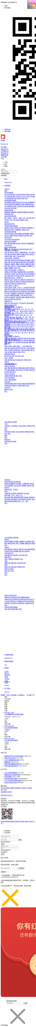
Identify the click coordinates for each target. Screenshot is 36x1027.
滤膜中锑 (18, 281)
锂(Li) (23, 319)
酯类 (14, 385)
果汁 (5, 218)
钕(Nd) (25, 321)
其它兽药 (14, 208)
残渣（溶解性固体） (21, 252)
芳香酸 (16, 541)
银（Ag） (21, 309)
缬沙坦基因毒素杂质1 (11, 766)
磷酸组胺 (7, 762)
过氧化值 (9, 196)
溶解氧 (6, 272)
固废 (5, 303)
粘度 (7, 601)
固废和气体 (8, 301)
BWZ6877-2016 (9, 712)
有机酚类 (28, 541)
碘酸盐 (11, 268)
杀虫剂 (6, 235)
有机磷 (6, 233)
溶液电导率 (16, 599)
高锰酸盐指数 (21, 272)
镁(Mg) (31, 319)
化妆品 (6, 547)
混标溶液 (14, 260)
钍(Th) (15, 326)
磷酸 (33, 342)
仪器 (5, 561)
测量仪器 (7, 563)
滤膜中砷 (29, 280)
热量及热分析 (21, 601)
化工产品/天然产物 (10, 364)
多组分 (11, 280)
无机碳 (13, 274)
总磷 (25, 274)
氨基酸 (13, 243)
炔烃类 (20, 385)
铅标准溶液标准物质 (11, 778)
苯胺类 (16, 228)
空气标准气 (22, 303)
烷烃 (5, 368)
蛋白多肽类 (17, 485)
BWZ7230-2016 (9, 738)
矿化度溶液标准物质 (11, 727)
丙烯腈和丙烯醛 (14, 295)
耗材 (5, 565)
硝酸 (29, 342)
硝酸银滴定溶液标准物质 (12, 775)
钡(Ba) (22, 311)
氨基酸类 (12, 483)
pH (14, 252)
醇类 (15, 383)
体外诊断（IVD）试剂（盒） (13, 495)
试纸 (12, 567)
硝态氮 (17, 276)
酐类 (31, 368)
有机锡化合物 (20, 297)
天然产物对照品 (9, 378)
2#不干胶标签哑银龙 (11, 773)
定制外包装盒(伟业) (10, 782)
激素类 (6, 483)
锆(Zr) (27, 328)
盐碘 (26, 220)
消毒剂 (23, 230)
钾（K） (17, 311)
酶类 (18, 497)
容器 (5, 559)
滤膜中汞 (17, 280)
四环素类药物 (10, 204)
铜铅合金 (7, 339)
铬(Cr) (23, 313)
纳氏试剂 (4, 149)
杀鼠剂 (11, 228)
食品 (5, 190)
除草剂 (16, 235)
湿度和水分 (13, 601)
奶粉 (20, 218)
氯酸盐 (32, 262)
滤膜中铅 (23, 280)
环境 (5, 248)
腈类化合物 (14, 299)
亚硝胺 (6, 228)
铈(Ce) (14, 313)
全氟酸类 (22, 541)
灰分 (24, 196)
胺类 (11, 372)
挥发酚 (13, 289)
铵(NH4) (32, 328)
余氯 (14, 256)
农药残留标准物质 (10, 231)
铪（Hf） (19, 317)
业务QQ (9, 792)
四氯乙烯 (29, 350)
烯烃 (9, 368)
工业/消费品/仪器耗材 (11, 537)
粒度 (15, 198)
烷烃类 (19, 383)
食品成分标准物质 (10, 241)
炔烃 (17, 370)
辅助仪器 (14, 563)
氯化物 (13, 262)
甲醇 (5, 350)
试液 (5, 360)
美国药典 (20, 493)
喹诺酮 (16, 551)
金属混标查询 (5, 173)
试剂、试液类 (8, 358)
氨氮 (31, 274)
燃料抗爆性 (14, 609)
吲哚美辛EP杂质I (10, 758)
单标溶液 (7, 260)
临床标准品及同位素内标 (12, 481)
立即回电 (21, 868)
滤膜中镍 (20, 283)
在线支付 (7, 129)
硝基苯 (31, 370)
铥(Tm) (28, 326)
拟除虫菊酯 (17, 233)
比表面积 (7, 603)
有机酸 (27, 297)
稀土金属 (7, 328)
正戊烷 (10, 352)
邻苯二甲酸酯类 (16, 230)
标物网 (3, 695)
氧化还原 (11, 356)
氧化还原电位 (12, 254)
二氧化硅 (19, 266)
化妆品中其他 (8, 551)
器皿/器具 (7, 557)
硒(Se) (19, 325)
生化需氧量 (30, 272)
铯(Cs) (27, 313)
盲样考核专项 (15, 249)
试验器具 (17, 559)
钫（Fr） (12, 332)
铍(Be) (26, 311)
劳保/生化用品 (9, 569)
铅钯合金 (14, 339)
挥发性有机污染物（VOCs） (13, 287)
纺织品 (6, 539)
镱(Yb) (18, 328)
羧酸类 (11, 541)
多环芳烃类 (22, 228)
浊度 (11, 252)
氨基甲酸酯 (25, 233)
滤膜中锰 (14, 283)
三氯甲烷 (11, 350)
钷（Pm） (25, 332)
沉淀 (15, 356)
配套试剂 (26, 249)
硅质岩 (13, 431)
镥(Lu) (27, 319)
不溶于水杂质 (30, 196)
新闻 (6, 677)
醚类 (27, 368)
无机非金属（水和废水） (12, 258)
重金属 (6, 320)
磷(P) (33, 321)
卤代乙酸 (11, 266)
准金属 (6, 333)
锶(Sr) (33, 325)
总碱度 (22, 254)
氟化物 (18, 262)
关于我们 (29, 788)
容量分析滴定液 (9, 354)
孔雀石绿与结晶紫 (22, 206)
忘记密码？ (4, 852)
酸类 (12, 383)
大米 (23, 218)
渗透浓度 (21, 603)
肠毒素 (25, 212)
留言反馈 (4, 795)
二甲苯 (27, 348)
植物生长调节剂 (24, 235)
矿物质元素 (28, 194)
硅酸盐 (24, 266)
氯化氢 (26, 340)
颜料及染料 (11, 543)
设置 (25, 1003)
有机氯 (11, 233)
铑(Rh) (32, 323)
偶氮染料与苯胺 (30, 543)
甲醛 (9, 289)
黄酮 (9, 243)
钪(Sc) (15, 325)
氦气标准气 (30, 303)
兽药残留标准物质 (10, 200)
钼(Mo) (11, 321)
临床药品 (7, 480)
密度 (23, 198)
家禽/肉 (22, 220)
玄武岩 (18, 431)
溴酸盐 (13, 264)
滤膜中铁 (31, 281)
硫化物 (19, 260)
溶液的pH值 (8, 599)
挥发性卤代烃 (29, 289)
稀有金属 (7, 312)
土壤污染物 (22, 426)
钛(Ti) (19, 326)
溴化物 (27, 262)
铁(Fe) (22, 315)
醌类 (12, 368)
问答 (6, 681)
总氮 (28, 274)
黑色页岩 (7, 431)
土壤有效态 (14, 426)
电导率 (19, 198)
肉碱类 (24, 485)
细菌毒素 (14, 212)
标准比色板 (30, 601)
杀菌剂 (32, 233)
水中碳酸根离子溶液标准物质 (14, 714)
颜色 (10, 256)
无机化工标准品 (9, 374)
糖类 (5, 243)
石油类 (18, 289)
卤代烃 (21, 370)
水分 (21, 196)
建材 (5, 435)
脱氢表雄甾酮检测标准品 (12, 764)
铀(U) (32, 326)
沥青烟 (18, 342)
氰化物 (24, 260)
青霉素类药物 (29, 204)
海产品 (31, 218)
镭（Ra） (18, 332)
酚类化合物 (8, 291)
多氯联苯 (29, 228)
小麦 (26, 218)
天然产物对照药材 (10, 380)
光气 (14, 342)
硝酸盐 (22, 264)
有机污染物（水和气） (11, 285)
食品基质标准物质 (10, 216)
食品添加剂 (8, 237)
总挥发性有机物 (15, 348)
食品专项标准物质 (10, 247)
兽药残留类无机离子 (25, 499)
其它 (26, 198)
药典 (5, 491)
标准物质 (7, 788)
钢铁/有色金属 (9, 306)
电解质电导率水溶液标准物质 (14, 756)
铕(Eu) (17, 315)
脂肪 (10, 194)
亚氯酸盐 (30, 266)
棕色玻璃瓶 (8, 776)
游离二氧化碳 (29, 254)
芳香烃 (26, 370)
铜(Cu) (31, 313)
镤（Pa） (31, 332)
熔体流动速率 (24, 599)
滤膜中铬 (12, 281)
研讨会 (6, 673)
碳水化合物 (16, 194)
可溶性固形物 (8, 198)
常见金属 (7, 308)
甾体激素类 (8, 202)
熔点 (31, 599)
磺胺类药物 (16, 202)
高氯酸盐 (7, 264)
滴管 (15, 567)
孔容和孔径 (14, 603)
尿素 (15, 268)
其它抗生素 (23, 202)
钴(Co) (18, 313)
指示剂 (15, 360)
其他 (23, 551)
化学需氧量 (13, 272)
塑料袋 (19, 567)
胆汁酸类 (18, 483)
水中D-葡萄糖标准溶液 (11, 760)
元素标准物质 (8, 376)
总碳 (17, 274)
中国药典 (7, 493)
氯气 (21, 340)
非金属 (15, 555)
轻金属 (6, 316)
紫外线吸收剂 (8, 549)
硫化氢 (32, 348)
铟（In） (32, 317)
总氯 (9, 262)
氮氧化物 (14, 338)
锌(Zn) (23, 328)
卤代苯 (6, 541)
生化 (9, 571)
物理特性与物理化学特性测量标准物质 (17, 597)
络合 (19, 356)
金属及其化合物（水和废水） (14, 307)
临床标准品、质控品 (11, 489)
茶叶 (7, 220)
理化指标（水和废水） (11, 250)
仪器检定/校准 (29, 603)
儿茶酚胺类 (25, 483)
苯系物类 (7, 383)
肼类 (7, 372)
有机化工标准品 (9, 366)
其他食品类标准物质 (11, 226)
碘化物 (23, 262)
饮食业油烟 (24, 342)
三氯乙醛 (23, 295)
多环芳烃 (29, 295)
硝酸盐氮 (28, 264)
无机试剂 (7, 387)
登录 (6, 6)
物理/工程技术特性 (10, 595)
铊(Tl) (23, 326)
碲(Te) (11, 326)
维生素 (22, 194)
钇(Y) (14, 328)
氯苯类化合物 (16, 291)
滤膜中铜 (7, 283)
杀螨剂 (11, 235)
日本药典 (26, 493)
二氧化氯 (19, 256)
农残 (19, 551)
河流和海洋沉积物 (10, 441)
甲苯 (23, 348)
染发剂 (27, 551)
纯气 (9, 303)
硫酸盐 (29, 260)
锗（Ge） (13, 317)
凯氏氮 (21, 274)
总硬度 (6, 256)
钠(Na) (16, 321)
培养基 (26, 360)
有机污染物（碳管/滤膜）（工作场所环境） (18, 346)
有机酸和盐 (10, 485)
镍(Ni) (30, 321)
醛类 (15, 368)
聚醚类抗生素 (20, 204)
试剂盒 (6, 222)
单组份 (6, 280)
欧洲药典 (14, 493)
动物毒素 (20, 212)
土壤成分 (7, 426)
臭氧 (24, 338)
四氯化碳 (17, 350)
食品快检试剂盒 (9, 224)
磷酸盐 (18, 264)
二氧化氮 (20, 338)
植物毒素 (7, 214)
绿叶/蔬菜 (16, 220)
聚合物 (10, 555)
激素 (15, 497)
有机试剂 (7, 381)
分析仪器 (20, 563)
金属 (5, 555)
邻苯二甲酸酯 (20, 543)
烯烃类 (24, 383)
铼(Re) (28, 323)
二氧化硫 (7, 338)
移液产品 (7, 567)
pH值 (17, 196)
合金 (5, 337)
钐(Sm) (24, 325)
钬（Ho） (26, 317)
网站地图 (7, 131)
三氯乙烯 (23, 350)
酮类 (21, 368)
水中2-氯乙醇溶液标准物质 (13, 780)
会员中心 (10, 795)
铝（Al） (28, 309)
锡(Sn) (28, 325)
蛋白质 (6, 194)
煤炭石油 (7, 439)
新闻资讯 (7, 675)
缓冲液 (10, 360)
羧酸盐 (13, 370)
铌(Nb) (21, 321)
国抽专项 (7, 249)
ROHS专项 (20, 555)
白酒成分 (24, 243)
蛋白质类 (7, 497)
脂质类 (29, 485)
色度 (5, 252)
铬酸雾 (10, 342)
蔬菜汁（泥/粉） (13, 218)
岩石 (5, 430)
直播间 (12, 788)
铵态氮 (22, 276)
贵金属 (6, 324)
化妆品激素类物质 (29, 549)
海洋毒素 (31, 212)
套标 (21, 249)
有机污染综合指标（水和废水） (14, 270)
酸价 (14, 196)
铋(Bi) (31, 311)
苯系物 (23, 289)
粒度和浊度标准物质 (11, 607)
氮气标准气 (14, 303)
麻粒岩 (22, 431)
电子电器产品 (8, 553)
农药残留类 (14, 499)
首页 (2, 788)
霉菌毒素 (7, 212)
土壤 (5, 424)
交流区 (6, 679)
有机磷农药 (28, 293)
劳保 (5, 571)
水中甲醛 (4, 157)
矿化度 (31, 252)
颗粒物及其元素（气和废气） (14, 278)
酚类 (24, 368)
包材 (5, 573)
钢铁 (5, 341)
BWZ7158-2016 (9, 726)
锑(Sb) (11, 325)
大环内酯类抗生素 (10, 206)
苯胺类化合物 (25, 291)
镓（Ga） (27, 315)
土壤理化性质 (30, 426)
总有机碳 (7, 274)
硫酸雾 (30, 340)
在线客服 (4, 175)
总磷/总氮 (28, 276)
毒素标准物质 (8, 210)
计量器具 (11, 559)
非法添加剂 (8, 239)
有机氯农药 (20, 293)
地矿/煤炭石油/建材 (10, 422)
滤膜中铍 (25, 281)
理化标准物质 (8, 192)
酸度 (18, 254)
